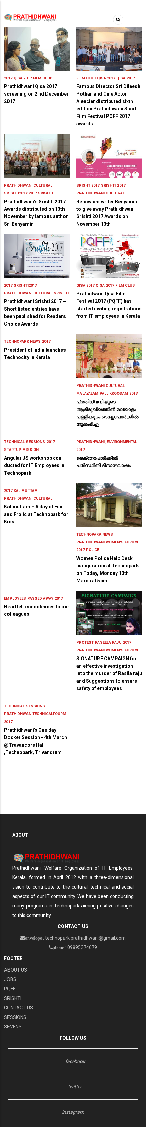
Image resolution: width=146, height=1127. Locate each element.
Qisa (120, 78)
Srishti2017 (15, 193)
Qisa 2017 (23, 78)
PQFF (9, 989)
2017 (8, 78)
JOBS (10, 979)
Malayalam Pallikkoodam (102, 393)
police (92, 550)
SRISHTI (12, 998)
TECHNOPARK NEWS (22, 341)
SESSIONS (15, 1017)
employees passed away (28, 598)
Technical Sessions (24, 442)
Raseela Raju (108, 642)
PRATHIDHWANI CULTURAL (28, 185)
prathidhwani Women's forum (107, 542)
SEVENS (13, 1026)
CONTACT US (18, 1007)
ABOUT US (15, 970)
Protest (85, 642)
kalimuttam (26, 490)
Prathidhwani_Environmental (106, 442)
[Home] (30, 17)
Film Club (42, 78)
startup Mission (21, 449)
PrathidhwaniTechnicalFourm (35, 714)
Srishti (45, 193)
